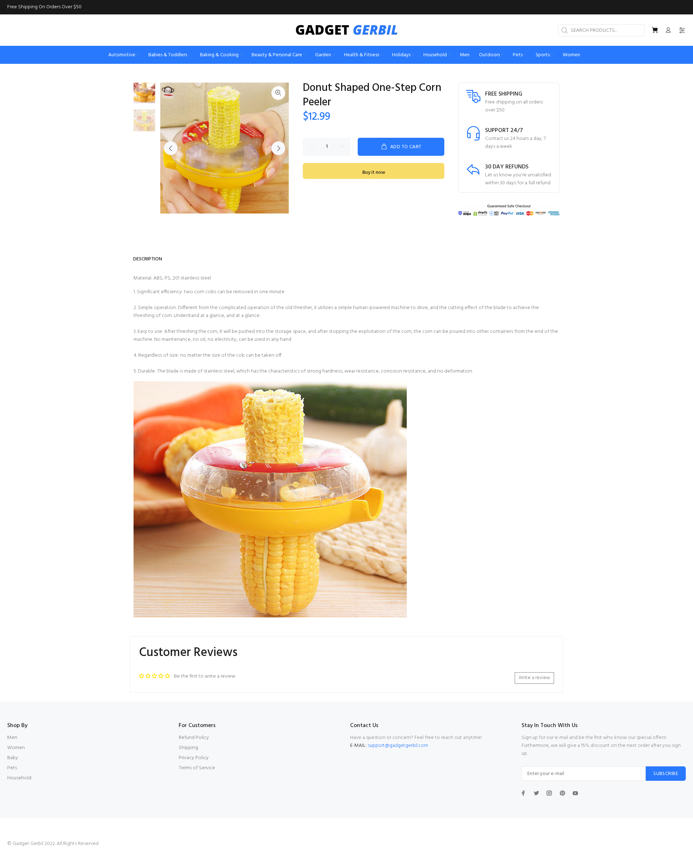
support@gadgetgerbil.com (398, 745)
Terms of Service (197, 768)
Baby (12, 758)
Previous (171, 148)
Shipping (188, 748)
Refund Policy (194, 738)
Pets (12, 768)
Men (12, 738)
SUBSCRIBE (665, 774)
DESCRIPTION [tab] (147, 259)
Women (16, 748)
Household (19, 778)
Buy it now (373, 172)
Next (278, 148)
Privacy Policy (194, 758)
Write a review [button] (534, 678)
